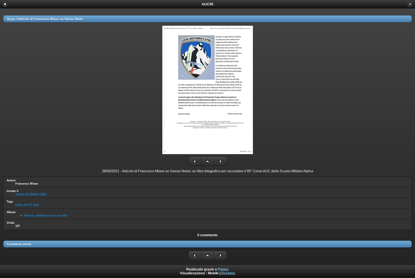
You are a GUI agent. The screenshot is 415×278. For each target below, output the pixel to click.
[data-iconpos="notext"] (207, 161)
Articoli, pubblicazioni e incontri (45, 215)
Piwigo (223, 269)
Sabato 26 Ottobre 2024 (30, 194)
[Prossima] (220, 161)
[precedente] (194, 161)
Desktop (228, 273)
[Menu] (410, 4)
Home (11, 19)
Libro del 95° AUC (27, 204)
